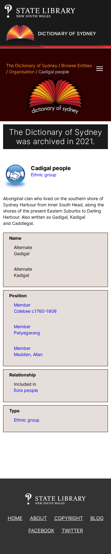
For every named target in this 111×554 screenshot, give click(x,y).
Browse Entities (76, 65)
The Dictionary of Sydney (31, 65)
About (38, 518)
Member (22, 304)
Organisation (22, 71)
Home (15, 518)
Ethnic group (43, 174)
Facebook (41, 530)
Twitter (72, 530)
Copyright (68, 518)
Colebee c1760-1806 (35, 311)
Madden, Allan (28, 354)
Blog (97, 518)
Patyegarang (27, 332)
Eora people (26, 390)
